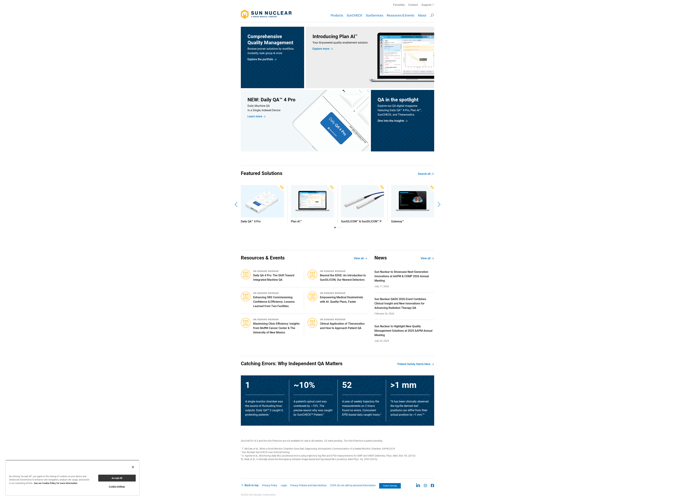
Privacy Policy (269, 485)
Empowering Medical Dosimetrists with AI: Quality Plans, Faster (341, 299)
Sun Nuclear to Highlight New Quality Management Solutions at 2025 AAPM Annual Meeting (403, 331)
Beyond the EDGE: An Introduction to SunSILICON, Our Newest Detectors (343, 277)
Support (426, 4)
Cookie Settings (390, 486)
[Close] (133, 467)
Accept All (117, 478)
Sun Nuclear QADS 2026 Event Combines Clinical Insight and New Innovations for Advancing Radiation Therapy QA (400, 303)
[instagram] (425, 485)
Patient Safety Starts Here (413, 364)
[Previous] (236, 204)
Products (337, 15)
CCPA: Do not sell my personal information (353, 485)
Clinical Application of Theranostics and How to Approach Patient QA (342, 326)
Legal (284, 485)
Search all (424, 173)
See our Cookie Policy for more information (55, 483)
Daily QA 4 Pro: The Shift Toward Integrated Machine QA (273, 277)
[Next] (438, 204)
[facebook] (432, 485)
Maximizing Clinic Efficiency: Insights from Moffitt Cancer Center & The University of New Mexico (276, 328)
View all (359, 258)
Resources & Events (400, 15)
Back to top (252, 485)
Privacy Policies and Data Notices (308, 485)
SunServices (374, 15)
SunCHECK (354, 15)
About (422, 15)
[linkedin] (418, 485)
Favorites (399, 4)
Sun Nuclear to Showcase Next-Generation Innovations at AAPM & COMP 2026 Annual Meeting (401, 276)
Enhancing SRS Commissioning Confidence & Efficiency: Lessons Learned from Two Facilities (274, 302)
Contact (413, 4)
